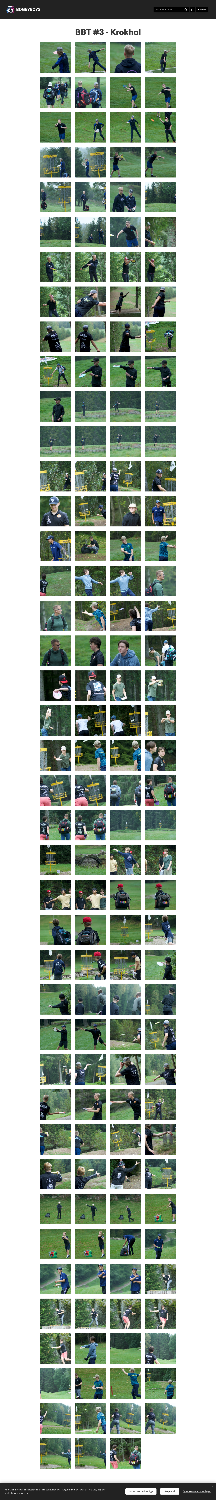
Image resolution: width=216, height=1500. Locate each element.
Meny (203, 9)
